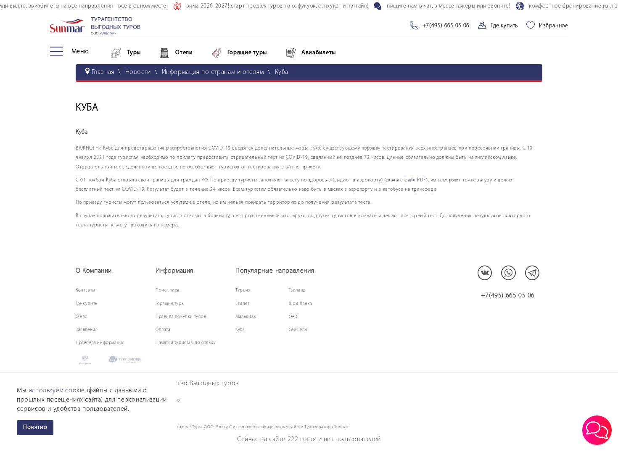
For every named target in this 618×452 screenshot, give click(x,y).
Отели (184, 53)
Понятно (35, 427)
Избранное (553, 26)
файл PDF (415, 180)
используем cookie (57, 390)
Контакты (85, 290)
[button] (597, 430)
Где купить (504, 26)
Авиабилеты (318, 53)
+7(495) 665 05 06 (446, 26)
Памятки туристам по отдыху (186, 343)
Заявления (87, 330)
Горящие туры (247, 53)
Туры (134, 53)
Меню (80, 51)
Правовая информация (100, 343)
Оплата (163, 330)
